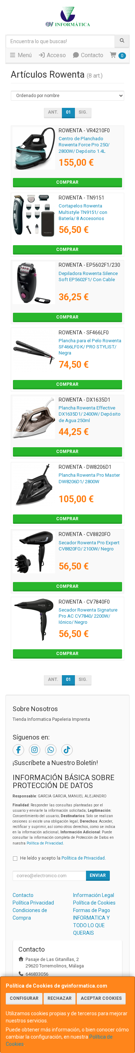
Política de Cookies (94, 903)
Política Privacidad (33, 903)
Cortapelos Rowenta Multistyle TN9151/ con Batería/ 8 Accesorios (83, 212)
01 (68, 112)
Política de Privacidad (45, 843)
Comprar (67, 182)
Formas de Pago (91, 910)
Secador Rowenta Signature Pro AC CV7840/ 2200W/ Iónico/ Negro (88, 616)
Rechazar (60, 998)
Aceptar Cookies (101, 998)
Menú (24, 55)
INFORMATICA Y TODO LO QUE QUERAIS (91, 925)
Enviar (98, 875)
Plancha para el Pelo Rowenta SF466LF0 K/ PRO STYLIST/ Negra (90, 347)
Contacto (91, 55)
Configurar (24, 998)
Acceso (55, 55)
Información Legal (93, 895)
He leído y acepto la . (63, 858)
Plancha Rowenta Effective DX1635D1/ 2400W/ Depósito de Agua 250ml (90, 414)
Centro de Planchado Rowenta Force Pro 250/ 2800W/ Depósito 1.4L (84, 145)
